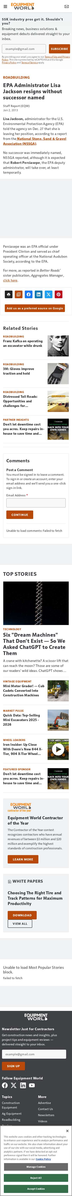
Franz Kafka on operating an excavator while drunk (23, 343)
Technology (12, 629)
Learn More (23, 859)
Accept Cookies (36, 1188)
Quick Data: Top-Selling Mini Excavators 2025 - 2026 (21, 720)
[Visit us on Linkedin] (23, 1085)
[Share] (28, 294)
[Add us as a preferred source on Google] (18, 294)
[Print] (8, 294)
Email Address (17, 495)
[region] (36, 1161)
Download (22, 915)
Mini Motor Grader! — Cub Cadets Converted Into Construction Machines (23, 690)
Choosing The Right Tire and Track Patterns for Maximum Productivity (35, 898)
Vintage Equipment (17, 681)
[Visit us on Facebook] (5, 1085)
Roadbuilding (16, 77)
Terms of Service (29, 62)
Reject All (35, 1177)
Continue (20, 515)
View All (20, 924)
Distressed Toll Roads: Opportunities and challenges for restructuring (20, 401)
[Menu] (5, 6)
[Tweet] (48, 294)
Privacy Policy (9, 62)
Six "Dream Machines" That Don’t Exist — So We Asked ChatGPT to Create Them (34, 644)
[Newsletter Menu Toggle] (66, 6)
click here (10, 280)
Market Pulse (13, 710)
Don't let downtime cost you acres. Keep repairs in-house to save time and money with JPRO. (23, 429)
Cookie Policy (43, 1159)
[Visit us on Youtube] (32, 1085)
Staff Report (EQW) (16, 106)
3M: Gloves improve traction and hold (18, 371)
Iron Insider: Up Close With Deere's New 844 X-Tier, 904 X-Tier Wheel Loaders (22, 749)
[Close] (67, 1131)
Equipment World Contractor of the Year (35, 820)
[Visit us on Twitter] (14, 1085)
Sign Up (13, 1066)
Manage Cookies (36, 1166)
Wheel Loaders (14, 740)
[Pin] (58, 294)
